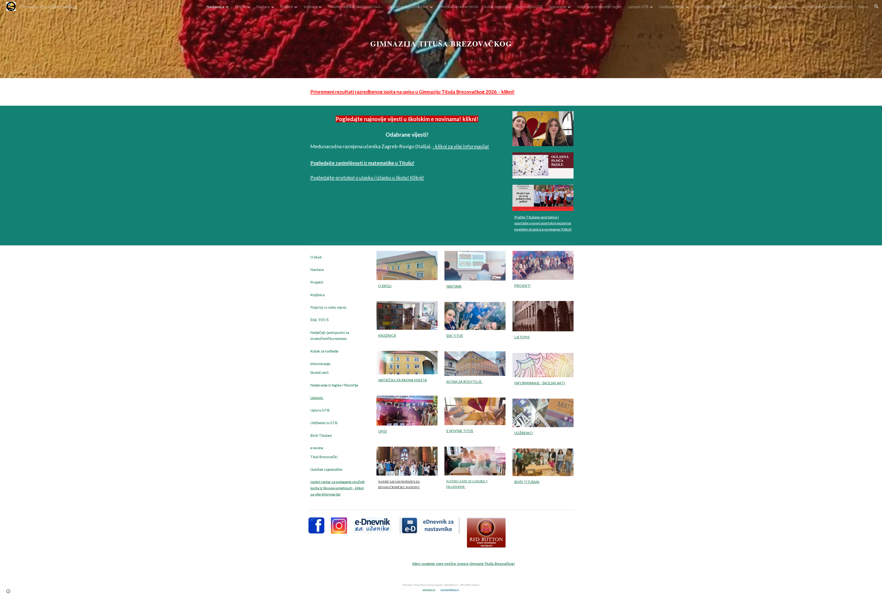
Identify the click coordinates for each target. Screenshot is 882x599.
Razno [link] (863, 6)
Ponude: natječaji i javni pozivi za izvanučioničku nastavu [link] (355, 6)
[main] (441, 39)
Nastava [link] (263, 6)
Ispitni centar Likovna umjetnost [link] (828, 6)
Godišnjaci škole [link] (671, 6)
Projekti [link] (286, 6)
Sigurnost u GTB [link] (530, 6)
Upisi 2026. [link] (703, 6)
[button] (876, 6)
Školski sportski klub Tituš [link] (408, 6)
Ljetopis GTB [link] (638, 6)
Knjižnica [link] (310, 6)
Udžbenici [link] (726, 6)
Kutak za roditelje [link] (498, 6)
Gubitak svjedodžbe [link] (781, 6)
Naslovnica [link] (215, 6)
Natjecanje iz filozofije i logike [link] (599, 6)
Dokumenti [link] (557, 6)
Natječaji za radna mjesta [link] (458, 6)
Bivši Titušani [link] (750, 6)
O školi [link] (240, 6)
